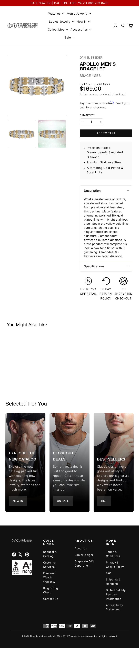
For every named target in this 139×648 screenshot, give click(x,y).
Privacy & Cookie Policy (115, 564)
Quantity (87, 115)
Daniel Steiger (91, 57)
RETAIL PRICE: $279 (95, 84)
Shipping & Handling (113, 581)
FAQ (108, 573)
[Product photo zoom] (37, 85)
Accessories (80, 29)
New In (82, 21)
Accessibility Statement (114, 607)
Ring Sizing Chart (50, 590)
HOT (104, 501)
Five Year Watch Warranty (49, 578)
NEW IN (18, 501)
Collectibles (56, 29)
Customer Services (49, 564)
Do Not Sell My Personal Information (115, 594)
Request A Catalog (50, 554)
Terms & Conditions (113, 554)
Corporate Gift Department (84, 563)
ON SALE (63, 501)
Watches (54, 13)
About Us (81, 548)
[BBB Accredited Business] (22, 567)
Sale (68, 37)
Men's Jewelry (77, 13)
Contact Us (50, 598)
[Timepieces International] (22, 25)
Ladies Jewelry (60, 21)
